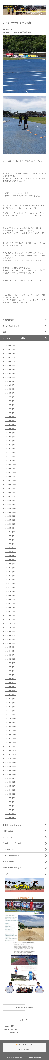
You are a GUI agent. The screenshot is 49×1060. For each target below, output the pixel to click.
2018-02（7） (10, 703)
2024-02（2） (10, 445)
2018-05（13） (11, 691)
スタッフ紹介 (8, 861)
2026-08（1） (10, 345)
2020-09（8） (10, 595)
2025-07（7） (10, 393)
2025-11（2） (10, 381)
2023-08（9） (10, 468)
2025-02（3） (10, 397)
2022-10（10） (11, 508)
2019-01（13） (11, 663)
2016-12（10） (11, 758)
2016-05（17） (11, 786)
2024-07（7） (10, 425)
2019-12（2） (10, 623)
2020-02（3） (10, 615)
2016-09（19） (11, 770)
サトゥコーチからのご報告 (14, 338)
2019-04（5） (10, 651)
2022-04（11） (11, 532)
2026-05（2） (10, 357)
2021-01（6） (10, 579)
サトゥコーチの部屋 (11, 855)
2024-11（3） (10, 409)
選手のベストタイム (11, 326)
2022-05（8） (10, 528)
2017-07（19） (11, 730)
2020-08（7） (10, 599)
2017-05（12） (11, 738)
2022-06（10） (11, 524)
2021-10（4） (10, 556)
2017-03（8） (10, 746)
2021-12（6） (10, 548)
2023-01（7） (10, 496)
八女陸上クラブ (18, 1058)
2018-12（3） (10, 667)
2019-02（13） (11, 659)
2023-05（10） (11, 480)
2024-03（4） (10, 441)
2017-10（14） (11, 718)
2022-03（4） (10, 536)
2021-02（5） (10, 576)
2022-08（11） (11, 516)
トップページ (8, 849)
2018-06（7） (10, 687)
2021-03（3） (10, 572)
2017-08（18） (11, 726)
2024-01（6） (10, 448)
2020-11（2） (10, 587)
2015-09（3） (10, 810)
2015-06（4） (10, 818)
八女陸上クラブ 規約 (12, 843)
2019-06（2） (10, 643)
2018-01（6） (10, 707)
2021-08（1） (10, 564)
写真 (4, 332)
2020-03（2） (10, 611)
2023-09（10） (11, 464)
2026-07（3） (10, 349)
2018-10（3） (10, 675)
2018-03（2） (10, 699)
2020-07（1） (10, 603)
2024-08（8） (10, 421)
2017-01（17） (11, 754)
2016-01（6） (10, 802)
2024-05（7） (10, 433)
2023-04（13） (11, 484)
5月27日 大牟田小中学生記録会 (17, 32)
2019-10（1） (10, 627)
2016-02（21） (11, 798)
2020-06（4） (10, 607)
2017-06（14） (11, 734)
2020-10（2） (10, 591)
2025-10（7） (10, 385)
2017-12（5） (10, 711)
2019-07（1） (10, 639)
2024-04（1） (10, 437)
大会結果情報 (8, 320)
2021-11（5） (10, 552)
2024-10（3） (10, 413)
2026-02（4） (10, 369)
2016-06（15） (11, 782)
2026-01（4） (10, 373)
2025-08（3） (10, 389)
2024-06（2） (10, 429)
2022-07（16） (11, 520)
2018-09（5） (10, 679)
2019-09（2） (10, 631)
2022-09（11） (11, 512)
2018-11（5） (10, 671)
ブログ (5, 874)
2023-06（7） (10, 476)
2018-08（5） (10, 683)
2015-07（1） (10, 814)
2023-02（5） (10, 492)
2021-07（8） (10, 568)
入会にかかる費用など (12, 868)
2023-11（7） (10, 456)
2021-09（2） (10, 560)
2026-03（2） (10, 365)
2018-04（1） (10, 695)
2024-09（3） (10, 417)
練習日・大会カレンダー (13, 825)
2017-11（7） (10, 714)
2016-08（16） (11, 774)
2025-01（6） (10, 401)
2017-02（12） (11, 750)
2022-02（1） (10, 540)
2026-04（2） (10, 361)
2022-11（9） (10, 504)
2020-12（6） (10, 583)
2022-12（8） (10, 500)
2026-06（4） (10, 353)
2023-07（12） (11, 472)
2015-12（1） (10, 806)
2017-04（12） (11, 742)
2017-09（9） (10, 722)
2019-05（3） (10, 647)
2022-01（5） (10, 544)
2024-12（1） (10, 405)
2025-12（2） (10, 377)
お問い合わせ (8, 831)
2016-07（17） (11, 778)
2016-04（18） (11, 790)
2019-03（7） (10, 655)
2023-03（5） (10, 488)
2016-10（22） (11, 766)
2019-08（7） (10, 635)
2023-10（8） (10, 460)
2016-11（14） (11, 762)
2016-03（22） (11, 794)
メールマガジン (9, 837)
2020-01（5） (10, 619)
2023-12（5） (10, 452)
